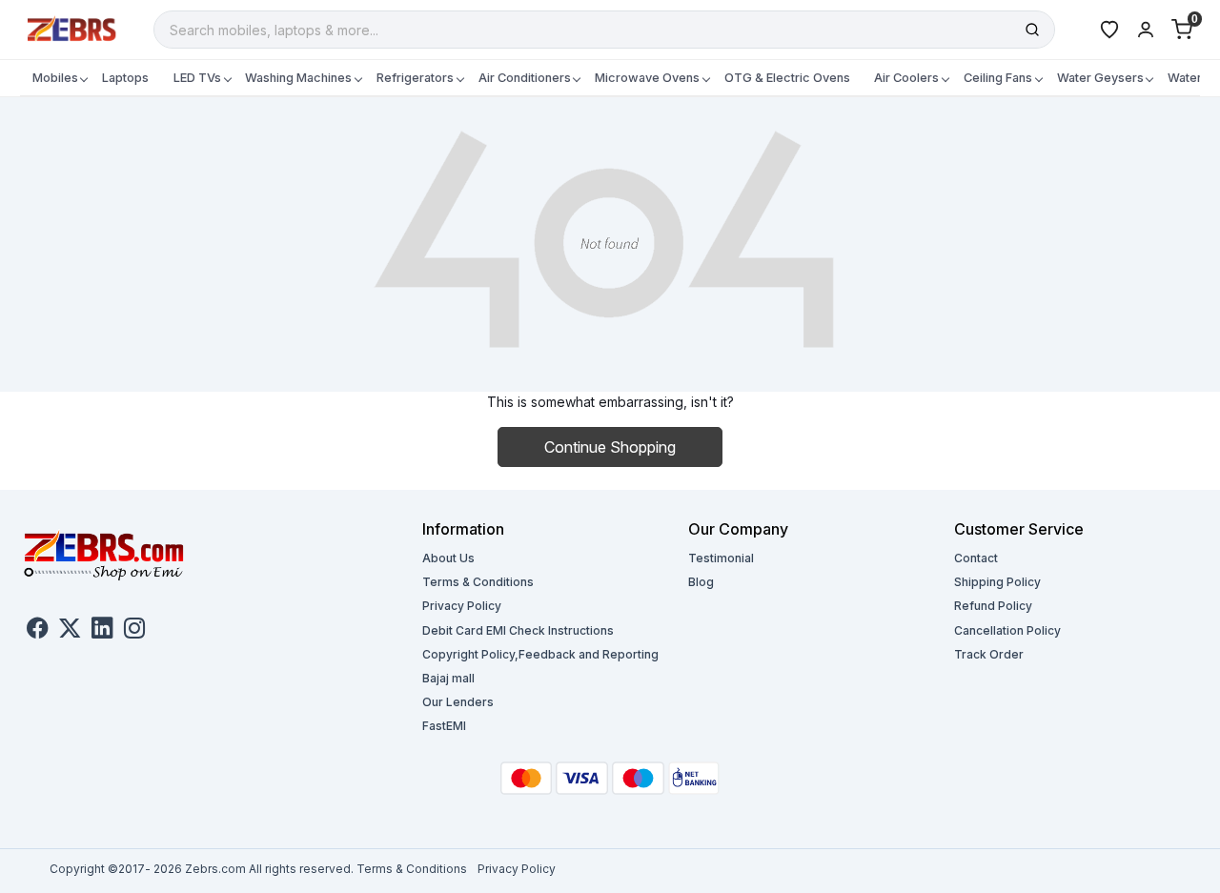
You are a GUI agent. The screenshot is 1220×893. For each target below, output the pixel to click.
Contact (976, 558)
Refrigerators (415, 78)
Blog (701, 582)
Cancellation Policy (1007, 630)
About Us (448, 558)
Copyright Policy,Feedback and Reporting (540, 654)
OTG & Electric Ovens (787, 78)
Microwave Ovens (647, 78)
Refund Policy (993, 606)
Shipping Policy (997, 582)
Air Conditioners (524, 78)
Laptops (125, 78)
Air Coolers (906, 78)
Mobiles (55, 78)
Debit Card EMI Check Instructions (518, 630)
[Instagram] (134, 630)
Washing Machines (298, 78)
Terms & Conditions (478, 582)
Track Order (989, 654)
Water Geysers (1100, 78)
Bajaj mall (448, 678)
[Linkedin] (102, 630)
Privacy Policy (461, 606)
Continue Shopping (610, 447)
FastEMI (444, 726)
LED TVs (197, 78)
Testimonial (721, 558)
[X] (69, 630)
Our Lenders (458, 702)
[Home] (72, 28)
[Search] (1032, 29)
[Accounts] (1146, 29)
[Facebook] (37, 630)
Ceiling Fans (998, 78)
